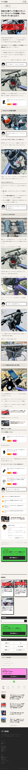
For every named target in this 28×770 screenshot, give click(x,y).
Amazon (9, 104)
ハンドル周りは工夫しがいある (7, 663)
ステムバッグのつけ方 (6, 661)
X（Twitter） (10, 538)
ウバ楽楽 (4, 2)
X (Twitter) (3, 762)
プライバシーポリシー (5, 760)
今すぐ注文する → (14, 676)
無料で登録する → (14, 557)
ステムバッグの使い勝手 (6, 657)
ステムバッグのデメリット (7, 659)
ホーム (2, 5)
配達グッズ (8, 5)
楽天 (14, 104)
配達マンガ (3, 750)
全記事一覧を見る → (14, 725)
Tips (2, 745)
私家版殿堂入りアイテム (19, 537)
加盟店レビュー (4, 749)
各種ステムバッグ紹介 (6, 665)
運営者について (4, 757)
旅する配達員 (3, 747)
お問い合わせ (3, 759)
